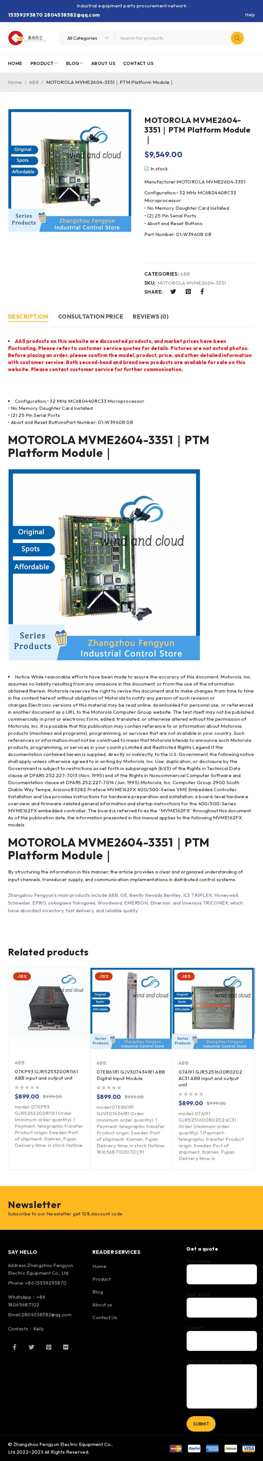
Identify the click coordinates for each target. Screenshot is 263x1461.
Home (15, 82)
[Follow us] (31, 1347)
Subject (194, 1328)
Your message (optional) (214, 1361)
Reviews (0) (150, 316)
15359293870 (25, 15)
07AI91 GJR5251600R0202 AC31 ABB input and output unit (210, 1078)
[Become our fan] (14, 1347)
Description (28, 316)
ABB (34, 82)
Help (250, 15)
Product (101, 1279)
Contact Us (104, 1317)
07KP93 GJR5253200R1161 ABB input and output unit (46, 1074)
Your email (198, 1294)
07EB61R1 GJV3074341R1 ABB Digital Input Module (131, 1075)
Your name (198, 1261)
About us (102, 1305)
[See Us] (48, 1347)
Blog (97, 1292)
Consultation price (90, 316)
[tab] (28, 317)
